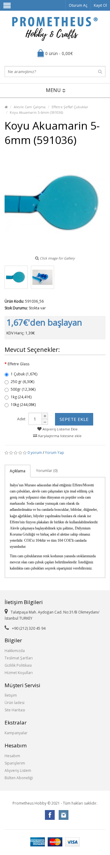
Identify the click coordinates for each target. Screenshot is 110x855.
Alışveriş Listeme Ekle (60, 429)
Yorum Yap (54, 452)
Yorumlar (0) (46, 470)
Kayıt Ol (100, 5)
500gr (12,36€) (23, 389)
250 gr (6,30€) (22, 381)
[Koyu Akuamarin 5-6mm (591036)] (16, 277)
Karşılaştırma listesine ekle (59, 435)
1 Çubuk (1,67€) (24, 374)
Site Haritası (15, 710)
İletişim (11, 695)
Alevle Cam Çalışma (30, 107)
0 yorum (35, 452)
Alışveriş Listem (18, 770)
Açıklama (17, 471)
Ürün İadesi (14, 702)
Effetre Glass (18, 364)
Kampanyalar (16, 732)
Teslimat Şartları (19, 658)
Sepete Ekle (74, 419)
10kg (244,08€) (23, 404)
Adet (21, 419)
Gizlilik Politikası (18, 665)
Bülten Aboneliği (19, 777)
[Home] (6, 107)
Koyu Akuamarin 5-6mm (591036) (36, 112)
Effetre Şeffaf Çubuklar (70, 107)
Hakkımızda (15, 650)
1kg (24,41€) (21, 397)
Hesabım (12, 755)
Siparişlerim (15, 763)
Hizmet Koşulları (19, 672)
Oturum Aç (78, 5)
